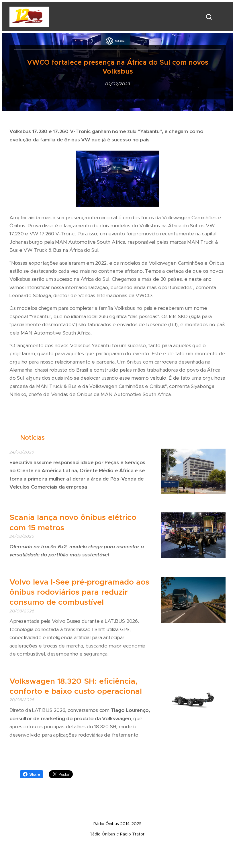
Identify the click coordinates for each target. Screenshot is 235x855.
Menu (220, 16)
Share (34, 774)
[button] (208, 16)
